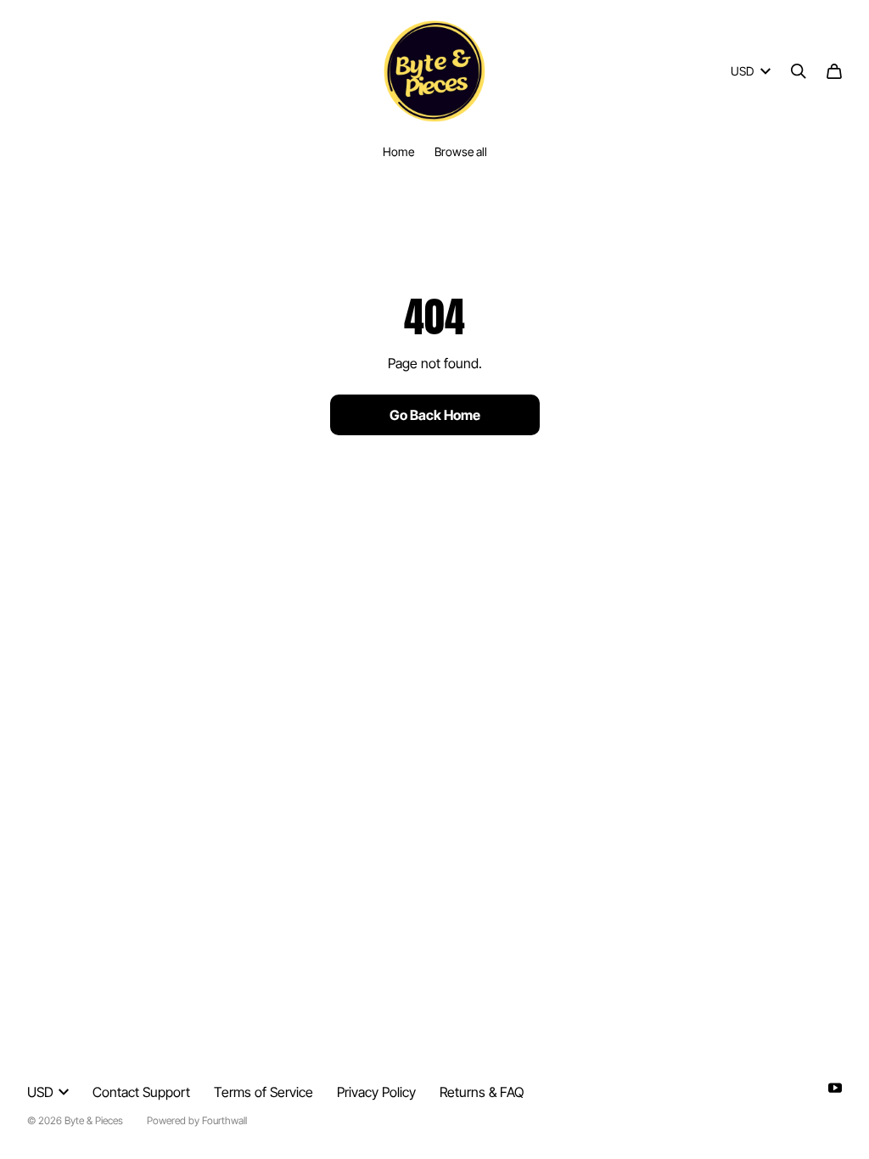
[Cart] (834, 71)
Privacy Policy (376, 1091)
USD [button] (742, 71)
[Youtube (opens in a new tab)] (835, 1088)
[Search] (798, 71)
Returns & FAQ (482, 1091)
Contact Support (141, 1091)
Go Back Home (435, 414)
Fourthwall (224, 1120)
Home (398, 151)
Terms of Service (263, 1091)
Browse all (460, 151)
